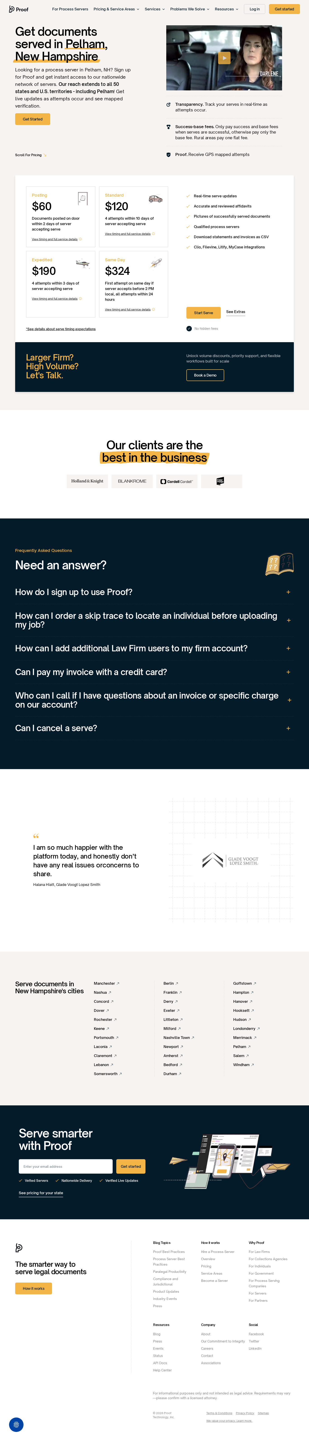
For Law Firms (259, 1252)
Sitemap (263, 1413)
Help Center (162, 1370)
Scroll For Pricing (28, 155)
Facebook (256, 1334)
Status (158, 1356)
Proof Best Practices (169, 1252)
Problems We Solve (187, 9)
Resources (224, 9)
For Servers (257, 1293)
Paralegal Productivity (169, 1272)
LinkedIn (255, 1348)
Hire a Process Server (217, 1252)
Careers (207, 1348)
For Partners (258, 1300)
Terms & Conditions (219, 1413)
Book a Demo (205, 375)
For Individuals (260, 1266)
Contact (207, 1356)
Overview (208, 1259)
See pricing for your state (41, 1193)
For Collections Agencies (268, 1259)
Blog (156, 1334)
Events (158, 1348)
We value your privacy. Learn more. (229, 1420)
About (205, 1334)
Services (152, 9)
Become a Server (214, 1281)
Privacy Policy (245, 1413)
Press (157, 1306)
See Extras (235, 311)
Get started (284, 9)
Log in (255, 9)
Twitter (254, 1341)
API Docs (160, 1363)
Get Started (33, 119)
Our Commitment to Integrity (223, 1341)
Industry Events (165, 1299)
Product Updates (166, 1291)
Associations (211, 1363)
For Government (261, 1273)
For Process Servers (70, 9)
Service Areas (211, 1273)
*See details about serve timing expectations (61, 329)
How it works (33, 1288)
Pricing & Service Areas (114, 9)
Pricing (206, 1266)
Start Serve (203, 313)
